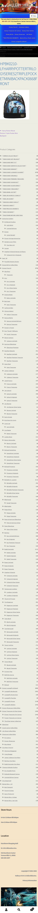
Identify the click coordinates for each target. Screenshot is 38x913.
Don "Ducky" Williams (11, 331)
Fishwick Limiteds (12, 576)
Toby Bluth (7, 619)
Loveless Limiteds (12, 592)
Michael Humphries (10, 450)
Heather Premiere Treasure (15, 357)
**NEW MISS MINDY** (8, 205)
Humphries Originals (13, 457)
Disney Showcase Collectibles (11, 708)
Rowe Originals (9, 566)
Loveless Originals (12, 595)
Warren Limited (11, 410)
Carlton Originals (12, 652)
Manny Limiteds (11, 443)
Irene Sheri (7, 364)
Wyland (6, 685)
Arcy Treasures (11, 291)
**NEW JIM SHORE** (8, 199)
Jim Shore (29, 34)
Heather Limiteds (12, 354)
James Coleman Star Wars (12, 757)
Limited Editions (12, 228)
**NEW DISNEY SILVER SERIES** (11, 185)
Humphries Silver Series (14, 460)
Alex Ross (7, 271)
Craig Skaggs (8, 754)
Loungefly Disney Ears (11, 695)
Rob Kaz (6, 533)
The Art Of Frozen (9, 599)
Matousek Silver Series (13, 638)
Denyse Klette (8, 318)
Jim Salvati (7, 390)
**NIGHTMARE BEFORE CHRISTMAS (12, 215)
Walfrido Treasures (12, 681)
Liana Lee (7, 423)
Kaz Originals (11, 539)
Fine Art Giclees (9, 791)
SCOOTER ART (11, 235)
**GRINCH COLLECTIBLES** (10, 156)
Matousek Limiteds (12, 632)
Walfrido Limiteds (12, 678)
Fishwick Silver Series (13, 582)
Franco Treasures (12, 387)
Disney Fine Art (13, 27)
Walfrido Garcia (9, 675)
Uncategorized (6, 781)
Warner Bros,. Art (7, 784)
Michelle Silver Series (13, 493)
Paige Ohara (8, 510)
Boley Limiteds (11, 298)
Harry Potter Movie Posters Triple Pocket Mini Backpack (16, 49)
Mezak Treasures (12, 668)
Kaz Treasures (11, 546)
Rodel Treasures (11, 559)
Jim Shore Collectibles (9, 731)
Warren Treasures (12, 414)
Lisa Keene (7, 430)
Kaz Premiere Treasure (13, 543)
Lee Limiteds (10, 427)
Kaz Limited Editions (13, 536)
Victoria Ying (8, 671)
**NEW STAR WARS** (8, 212)
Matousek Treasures (13, 642)
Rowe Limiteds (8, 562)
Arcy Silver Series (12, 288)
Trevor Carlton (8, 645)
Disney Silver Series (28, 31)
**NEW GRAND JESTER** (9, 192)
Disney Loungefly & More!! (19, 41)
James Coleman (9, 371)
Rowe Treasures (9, 569)
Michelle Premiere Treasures (15, 490)
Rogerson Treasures (13, 615)
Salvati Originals (12, 397)
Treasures (10, 275)
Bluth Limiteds (11, 622)
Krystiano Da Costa (10, 420)
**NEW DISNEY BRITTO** (9, 162)
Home (4, 47)
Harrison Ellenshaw (10, 344)
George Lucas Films (10, 242)
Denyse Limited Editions (14, 321)
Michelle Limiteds (12, 483)
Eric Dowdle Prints (9, 771)
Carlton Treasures (12, 658)
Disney (6, 232)
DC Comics (7, 738)
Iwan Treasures (11, 305)
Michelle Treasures (12, 496)
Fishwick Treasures (12, 586)
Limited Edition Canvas (11, 777)
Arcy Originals (11, 285)
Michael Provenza (9, 466)
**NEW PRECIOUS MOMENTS (11, 38)
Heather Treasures (12, 361)
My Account (6, 909)
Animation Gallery (24, 27)
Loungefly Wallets (9, 705)
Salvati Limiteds (12, 394)
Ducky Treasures (12, 334)
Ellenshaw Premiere (12, 347)
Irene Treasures (11, 367)
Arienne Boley (8, 295)
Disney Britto (9, 34)
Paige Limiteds (11, 513)
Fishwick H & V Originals (14, 255)
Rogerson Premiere (12, 609)
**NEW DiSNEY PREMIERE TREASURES (13, 179)
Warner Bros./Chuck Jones (27, 38)
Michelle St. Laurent (10, 480)
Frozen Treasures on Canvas (12, 718)
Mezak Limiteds (11, 665)
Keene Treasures (12, 433)
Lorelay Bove (8, 437)
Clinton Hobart (8, 311)
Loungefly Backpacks (30, 47)
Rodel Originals (11, 556)
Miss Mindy (7, 744)
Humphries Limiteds (13, 453)
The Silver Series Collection (12, 721)
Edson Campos (8, 338)
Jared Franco (8, 381)
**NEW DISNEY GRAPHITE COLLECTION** (14, 166)
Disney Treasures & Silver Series (12, 711)
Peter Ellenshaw (9, 526)
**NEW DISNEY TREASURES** (10, 189)
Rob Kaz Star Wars (9, 761)
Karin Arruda (8, 417)
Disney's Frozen (9, 328)
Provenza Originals (12, 473)
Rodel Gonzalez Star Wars (12, 764)
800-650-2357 (6, 21)
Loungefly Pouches (10, 698)
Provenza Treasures (13, 476)
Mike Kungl (7, 500)
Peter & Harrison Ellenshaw (12, 519)
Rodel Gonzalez (9, 549)
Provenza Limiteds (12, 470)
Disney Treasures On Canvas (12, 31)
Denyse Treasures (12, 324)
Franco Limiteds (11, 384)
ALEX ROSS (10, 225)
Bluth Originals (11, 625)
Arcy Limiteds (11, 281)
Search (19, 909)
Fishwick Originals (12, 579)
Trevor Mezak (8, 662)
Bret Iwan (7, 301)
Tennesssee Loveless (10, 589)
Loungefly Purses (9, 701)
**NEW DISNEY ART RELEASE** (11, 159)
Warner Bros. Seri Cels (11, 800)
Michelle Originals (12, 486)
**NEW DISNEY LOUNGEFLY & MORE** (13, 172)
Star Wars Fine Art (7, 748)
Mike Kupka (7, 506)
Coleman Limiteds (12, 374)
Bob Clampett (8, 787)
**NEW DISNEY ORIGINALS (9, 176)
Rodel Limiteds (11, 553)
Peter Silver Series (12, 529)
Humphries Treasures (13, 463)
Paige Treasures (11, 516)
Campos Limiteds (12, 341)
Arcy (5, 278)
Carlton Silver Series (13, 655)
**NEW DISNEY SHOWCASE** (10, 182)
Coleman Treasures (12, 377)
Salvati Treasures (12, 400)
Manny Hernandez (9, 440)
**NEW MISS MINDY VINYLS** (10, 202)
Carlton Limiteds (12, 648)
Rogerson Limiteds (12, 605)
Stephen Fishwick (9, 572)
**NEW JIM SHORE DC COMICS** (11, 195)
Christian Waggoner (10, 751)
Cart (29, 908)
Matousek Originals (13, 635)
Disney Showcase (20, 34)
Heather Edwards (9, 351)
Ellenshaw (5, 724)
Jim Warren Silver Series (14, 407)
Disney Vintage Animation (12, 238)
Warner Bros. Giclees (10, 797)
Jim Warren (7, 404)
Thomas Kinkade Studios (10, 767)
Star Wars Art (11, 245)
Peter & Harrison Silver (13, 523)
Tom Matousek (8, 629)
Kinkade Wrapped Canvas (12, 774)
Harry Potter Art (9, 794)
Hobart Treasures (12, 314)
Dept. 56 (4, 258)
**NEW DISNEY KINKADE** (9, 169)
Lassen (6, 248)
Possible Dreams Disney (11, 262)
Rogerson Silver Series (13, 612)
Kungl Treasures (11, 503)
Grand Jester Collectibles (10, 728)
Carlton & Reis (8, 308)
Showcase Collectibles (9, 734)
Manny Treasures (12, 447)
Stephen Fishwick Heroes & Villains (15, 252)
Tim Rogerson (8, 602)
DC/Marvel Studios (10, 222)
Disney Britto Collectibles (10, 265)
